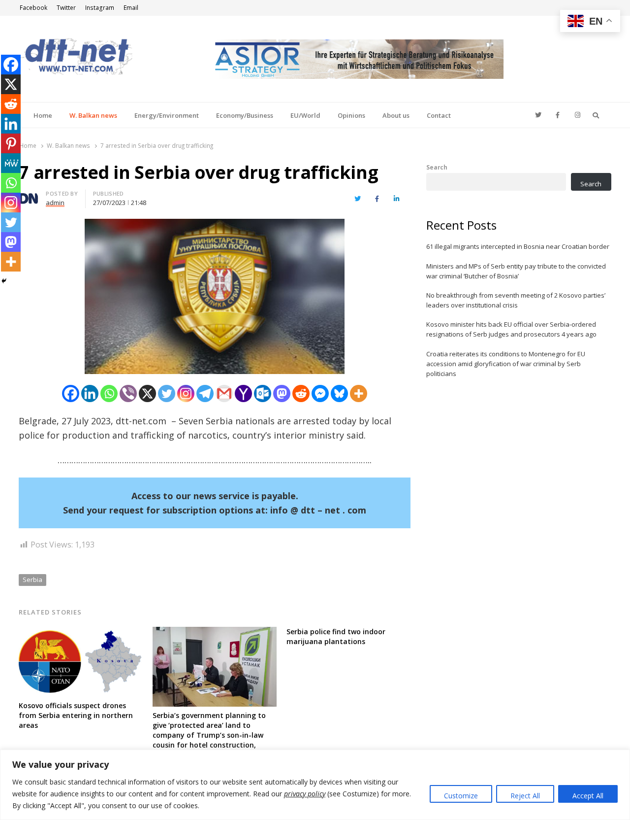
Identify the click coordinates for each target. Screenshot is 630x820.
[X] (147, 393)
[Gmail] (224, 393)
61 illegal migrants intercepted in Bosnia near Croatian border (517, 246)
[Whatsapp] (109, 393)
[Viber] (128, 393)
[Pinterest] (11, 143)
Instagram (99, 7)
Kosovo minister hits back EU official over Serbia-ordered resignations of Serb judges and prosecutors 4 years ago (511, 329)
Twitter (66, 7)
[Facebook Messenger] (320, 393)
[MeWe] (11, 163)
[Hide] (4, 281)
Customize (461, 795)
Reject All (525, 795)
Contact (439, 115)
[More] (358, 393)
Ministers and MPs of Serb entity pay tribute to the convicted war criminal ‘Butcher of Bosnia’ (516, 271)
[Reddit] (301, 393)
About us (396, 115)
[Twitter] (166, 393)
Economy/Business (244, 115)
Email (131, 7)
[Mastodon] (281, 393)
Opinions (351, 115)
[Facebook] (70, 393)
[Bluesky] (339, 393)
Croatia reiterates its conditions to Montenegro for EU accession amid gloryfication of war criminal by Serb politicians (505, 363)
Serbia (32, 579)
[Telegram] (205, 393)
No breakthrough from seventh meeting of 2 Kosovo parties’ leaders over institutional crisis (515, 300)
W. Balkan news (93, 115)
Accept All (587, 795)
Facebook (33, 7)
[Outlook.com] (262, 393)
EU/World (305, 115)
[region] (315, 785)
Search (436, 167)
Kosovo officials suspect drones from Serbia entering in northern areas (76, 715)
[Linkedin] (89, 393)
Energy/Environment (166, 115)
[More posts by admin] (28, 195)
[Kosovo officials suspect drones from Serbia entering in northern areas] (81, 632)
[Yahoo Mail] (243, 393)
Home (42, 115)
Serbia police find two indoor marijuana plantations (335, 636)
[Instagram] (185, 393)
